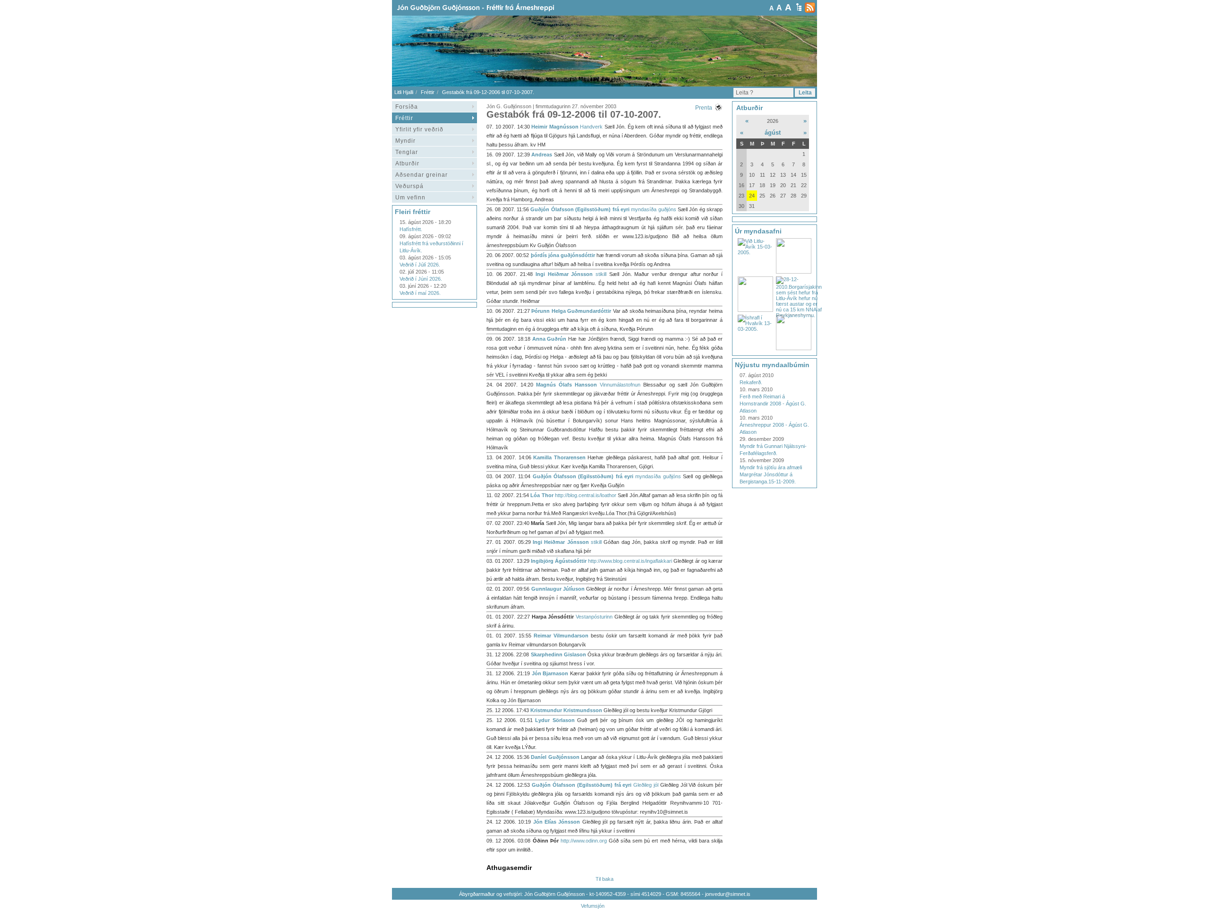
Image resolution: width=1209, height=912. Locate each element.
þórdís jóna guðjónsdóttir (563, 255)
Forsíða (406, 106)
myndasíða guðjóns (653, 209)
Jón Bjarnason (550, 673)
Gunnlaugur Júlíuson (558, 589)
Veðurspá (409, 186)
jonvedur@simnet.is (727, 894)
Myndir (405, 141)
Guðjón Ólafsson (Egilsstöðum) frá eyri (579, 209)
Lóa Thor (541, 495)
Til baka (604, 879)
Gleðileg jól (645, 785)
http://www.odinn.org (584, 840)
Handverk (591, 126)
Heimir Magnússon (555, 126)
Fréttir (427, 92)
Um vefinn (410, 197)
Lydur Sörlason (555, 720)
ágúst (773, 132)
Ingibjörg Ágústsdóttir (559, 561)
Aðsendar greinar (421, 175)
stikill (601, 274)
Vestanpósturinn (594, 616)
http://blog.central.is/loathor (585, 495)
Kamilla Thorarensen (559, 457)
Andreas (541, 154)
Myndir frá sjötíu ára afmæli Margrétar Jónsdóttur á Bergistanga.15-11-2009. (771, 474)
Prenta (703, 107)
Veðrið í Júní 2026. (421, 279)
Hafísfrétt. (411, 229)
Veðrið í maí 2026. (420, 293)
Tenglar (406, 152)
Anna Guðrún (550, 339)
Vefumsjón (592, 906)
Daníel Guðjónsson (555, 757)
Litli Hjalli (403, 92)
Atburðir (407, 163)
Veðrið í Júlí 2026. (420, 264)
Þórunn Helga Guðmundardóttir (571, 311)
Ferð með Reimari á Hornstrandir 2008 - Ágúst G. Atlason (773, 403)
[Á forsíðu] (490, 8)
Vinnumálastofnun (620, 384)
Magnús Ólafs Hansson (566, 384)
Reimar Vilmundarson (561, 635)
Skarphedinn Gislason (558, 654)
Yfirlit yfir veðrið (419, 129)
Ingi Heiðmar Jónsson (564, 274)
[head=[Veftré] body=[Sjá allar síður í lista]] (798, 7)
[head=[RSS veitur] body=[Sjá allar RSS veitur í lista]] (810, 7)
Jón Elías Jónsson (556, 822)
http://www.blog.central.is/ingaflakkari (630, 561)
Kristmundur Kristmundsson (566, 710)
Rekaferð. (751, 382)
